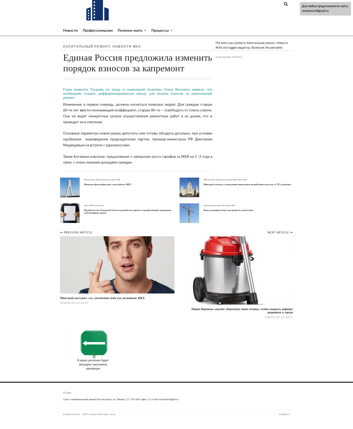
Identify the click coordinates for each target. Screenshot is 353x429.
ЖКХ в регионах (89, 179)
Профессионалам (98, 30)
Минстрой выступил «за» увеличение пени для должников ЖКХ (102, 298)
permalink (276, 47)
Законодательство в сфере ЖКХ (226, 179)
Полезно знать (130, 30)
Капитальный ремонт (86, 46)
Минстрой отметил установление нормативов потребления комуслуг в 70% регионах (247, 184)
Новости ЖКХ (127, 46)
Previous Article (78, 232)
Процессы (160, 30)
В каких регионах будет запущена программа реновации (93, 364)
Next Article (279, 232)
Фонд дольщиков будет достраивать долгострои (228, 210)
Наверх (283, 414)
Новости (70, 30)
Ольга (270, 317)
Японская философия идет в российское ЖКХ (107, 184)
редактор (244, 47)
